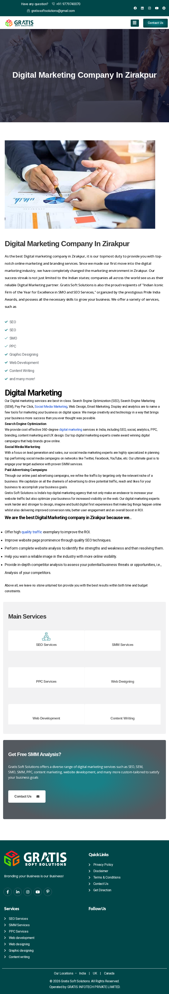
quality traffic (31, 532)
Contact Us (22, 796)
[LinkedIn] (18, 892)
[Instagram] (150, 8)
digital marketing (70, 430)
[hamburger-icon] (135, 23)
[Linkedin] (142, 8)
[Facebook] (135, 8)
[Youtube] (157, 8)
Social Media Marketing (51, 407)
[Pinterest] (164, 8)
